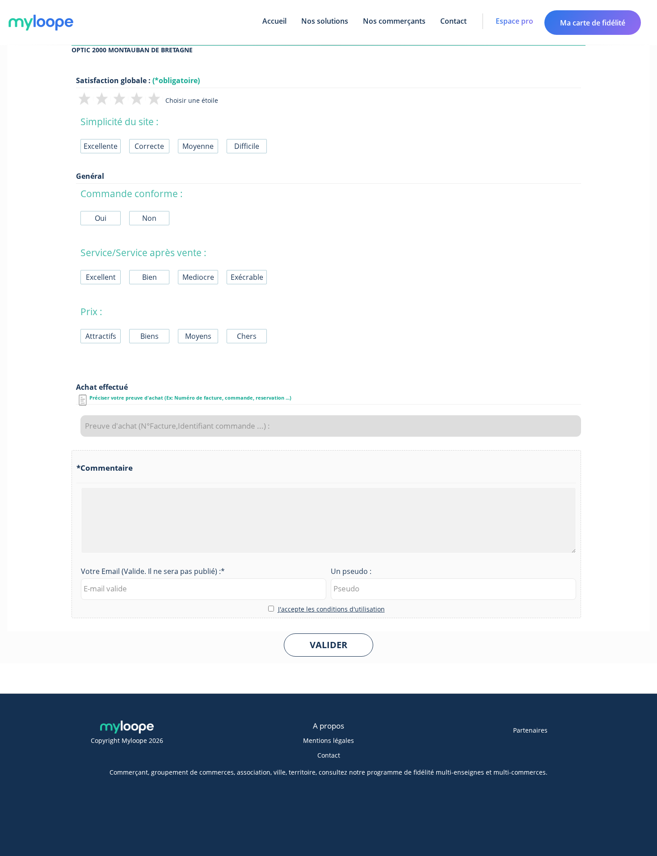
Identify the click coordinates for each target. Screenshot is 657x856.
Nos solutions (324, 21)
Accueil (274, 21)
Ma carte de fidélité (592, 23)
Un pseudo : (351, 571)
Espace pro (514, 21)
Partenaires (530, 730)
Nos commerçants (394, 21)
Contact (453, 21)
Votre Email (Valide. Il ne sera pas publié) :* (153, 571)
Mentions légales (328, 740)
